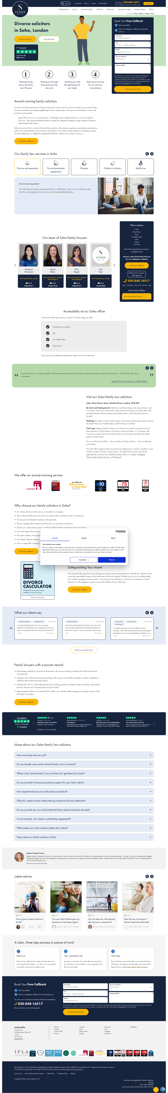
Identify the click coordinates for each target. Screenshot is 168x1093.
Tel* (132, 42)
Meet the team (49, 39)
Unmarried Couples (124, 9)
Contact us (148, 4)
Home (136, 13)
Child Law (99, 9)
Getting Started (63, 9)
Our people (77, 3)
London (147, 13)
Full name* (119, 36)
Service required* (121, 56)
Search (67, 3)
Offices (151, 9)
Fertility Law (110, 9)
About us (86, 3)
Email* (132, 49)
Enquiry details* (132, 65)
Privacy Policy (126, 83)
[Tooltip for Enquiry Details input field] (149, 65)
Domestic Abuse (140, 9)
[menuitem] (63, 9)
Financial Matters (87, 9)
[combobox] (119, 44)
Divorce (74, 9)
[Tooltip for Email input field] (149, 49)
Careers (93, 3)
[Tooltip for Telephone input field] (149, 42)
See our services (25, 39)
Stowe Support (102, 3)
